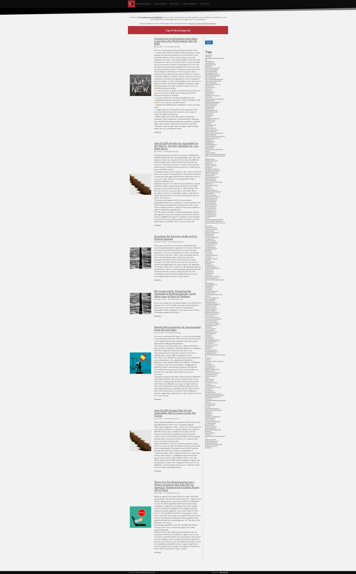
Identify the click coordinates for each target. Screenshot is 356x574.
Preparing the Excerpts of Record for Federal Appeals (175, 237)
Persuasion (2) (209, 253)
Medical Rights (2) (210, 262)
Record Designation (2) (211, 291)
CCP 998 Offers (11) (210, 120)
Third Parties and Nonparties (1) (213, 393)
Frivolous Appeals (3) (210, 214)
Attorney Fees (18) (210, 87)
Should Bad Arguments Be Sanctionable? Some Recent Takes (177, 328)
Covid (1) (207, 359)
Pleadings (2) (208, 275)
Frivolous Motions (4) (211, 208)
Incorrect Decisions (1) (211, 320)
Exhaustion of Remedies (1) (212, 312)
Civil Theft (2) (208, 288)
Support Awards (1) (210, 424)
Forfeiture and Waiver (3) (212, 237)
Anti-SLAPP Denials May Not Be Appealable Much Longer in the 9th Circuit (175, 413)
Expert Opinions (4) (210, 203)
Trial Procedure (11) (210, 128)
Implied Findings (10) (211, 131)
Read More (157, 132)
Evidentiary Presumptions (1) (213, 416)
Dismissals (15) (209, 94)
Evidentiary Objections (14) (212, 95)
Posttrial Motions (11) (210, 125)
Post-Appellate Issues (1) (211, 351)
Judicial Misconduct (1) (211, 302)
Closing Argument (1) (211, 349)
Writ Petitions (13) (210, 107)
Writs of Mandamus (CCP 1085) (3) (214, 219)
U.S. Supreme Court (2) (211, 258)
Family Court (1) (209, 380)
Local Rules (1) (208, 415)
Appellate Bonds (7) (210, 159)
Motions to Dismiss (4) (211, 204)
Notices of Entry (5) (210, 178)
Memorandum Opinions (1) (212, 340)
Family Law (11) (209, 126)
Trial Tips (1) (208, 335)
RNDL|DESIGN (223, 572)
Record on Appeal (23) (211, 71)
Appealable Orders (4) (211, 211)
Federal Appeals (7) (210, 146)
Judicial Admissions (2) (211, 284)
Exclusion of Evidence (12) (212, 118)
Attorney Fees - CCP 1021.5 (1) (213, 387)
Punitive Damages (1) (210, 376)
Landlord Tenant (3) (210, 240)
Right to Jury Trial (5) (210, 195)
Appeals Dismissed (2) (211, 248)
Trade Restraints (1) (210, 403)
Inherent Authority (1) (211, 428)
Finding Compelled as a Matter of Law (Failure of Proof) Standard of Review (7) (215, 156)
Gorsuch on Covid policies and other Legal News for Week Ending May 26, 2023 (175, 41)
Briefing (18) (208, 89)
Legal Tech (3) (209, 226)
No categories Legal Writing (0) (213, 444)
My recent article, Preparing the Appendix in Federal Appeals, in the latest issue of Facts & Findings (175, 294)
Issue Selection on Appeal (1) (212, 323)
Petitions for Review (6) (211, 174)
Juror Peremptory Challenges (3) (214, 221)
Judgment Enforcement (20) (212, 84)
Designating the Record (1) (212, 408)
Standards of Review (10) (211, 130)
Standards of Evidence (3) (212, 232)
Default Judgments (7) (211, 144)
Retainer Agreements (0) (211, 441)
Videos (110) (208, 56)
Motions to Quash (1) (210, 426)
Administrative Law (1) (211, 325)
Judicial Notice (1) (209, 367)
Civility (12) (208, 116)
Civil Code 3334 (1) (210, 420)
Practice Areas (143, 4)
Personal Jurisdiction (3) (211, 242)
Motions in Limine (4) (211, 198)
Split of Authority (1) (210, 366)
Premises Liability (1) (210, 310)
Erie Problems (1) (209, 338)
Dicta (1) (207, 377)
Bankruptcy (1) (209, 413)
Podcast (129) (208, 55)
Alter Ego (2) (208, 257)
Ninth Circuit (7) (209, 147)
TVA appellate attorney (150, 17)
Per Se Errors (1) (209, 315)
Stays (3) (207, 218)
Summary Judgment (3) (211, 229)
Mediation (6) (208, 167)
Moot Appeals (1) (209, 390)
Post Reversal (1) (209, 379)
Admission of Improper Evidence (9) (215, 136)
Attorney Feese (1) (210, 301)
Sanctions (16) (208, 90)
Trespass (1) (208, 434)
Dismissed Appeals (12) (211, 110)
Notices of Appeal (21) (211, 82)
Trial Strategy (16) (210, 92)
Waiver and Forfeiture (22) (212, 76)
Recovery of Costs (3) (211, 227)
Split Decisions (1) (210, 371)
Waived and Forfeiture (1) (212, 314)
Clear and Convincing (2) (212, 297)
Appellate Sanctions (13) (211, 103)
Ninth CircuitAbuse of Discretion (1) (214, 395)
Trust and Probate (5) (210, 180)
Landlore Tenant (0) (210, 439)
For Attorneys (189, 4)
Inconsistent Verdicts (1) (211, 374)
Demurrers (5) (209, 188)
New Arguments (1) (210, 392)
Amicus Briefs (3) (209, 234)
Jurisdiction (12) (209, 108)
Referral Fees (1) (209, 346)
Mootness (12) (209, 113)
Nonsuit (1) (208, 348)
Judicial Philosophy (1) (211, 341)
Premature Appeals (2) (211, 266)
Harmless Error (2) (210, 292)
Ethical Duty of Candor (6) (212, 169)
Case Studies (160, 4)
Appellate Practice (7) (210, 164)
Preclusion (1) (208, 358)
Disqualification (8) (210, 141)
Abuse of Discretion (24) (211, 69)
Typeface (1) (208, 384)
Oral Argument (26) (210, 64)
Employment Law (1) (210, 307)
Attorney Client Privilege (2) (212, 276)
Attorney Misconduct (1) (211, 322)
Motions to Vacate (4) (210, 206)
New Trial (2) (208, 252)
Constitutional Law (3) (211, 244)
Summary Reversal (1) (211, 305)
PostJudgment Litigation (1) (212, 397)
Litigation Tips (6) (210, 175)
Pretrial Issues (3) (209, 245)
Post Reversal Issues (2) (211, 255)
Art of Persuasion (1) (210, 328)
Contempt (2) (208, 289)
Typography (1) (209, 364)
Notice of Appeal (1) (210, 299)
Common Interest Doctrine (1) (213, 319)
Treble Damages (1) (210, 333)
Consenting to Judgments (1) (213, 421)
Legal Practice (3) (209, 231)
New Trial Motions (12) (211, 112)
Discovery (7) (208, 162)
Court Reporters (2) (210, 247)
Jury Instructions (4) (210, 209)
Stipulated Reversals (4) (211, 200)
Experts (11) (208, 123)
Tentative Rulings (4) (210, 201)
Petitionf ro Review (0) (211, 446)
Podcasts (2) (208, 263)
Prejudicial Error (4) (210, 213)
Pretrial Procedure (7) (211, 165)
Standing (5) (208, 187)
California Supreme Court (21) (213, 81)
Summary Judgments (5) (211, 185)
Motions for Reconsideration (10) (214, 133)
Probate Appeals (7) (210, 152)
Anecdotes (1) (208, 327)
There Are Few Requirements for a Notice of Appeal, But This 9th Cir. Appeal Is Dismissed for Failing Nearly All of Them (176, 486)
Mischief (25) (208, 66)
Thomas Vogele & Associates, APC (145, 572)
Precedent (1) (208, 389)
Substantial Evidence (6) (211, 172)
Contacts (204, 4)
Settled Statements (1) (210, 353)
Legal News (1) (209, 336)
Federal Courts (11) (210, 121)
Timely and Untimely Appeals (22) (214, 79)
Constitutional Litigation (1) (212, 304)
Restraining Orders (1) (211, 309)
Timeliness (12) (209, 115)
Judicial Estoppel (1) (210, 385)
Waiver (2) (208, 260)
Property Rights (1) (210, 433)
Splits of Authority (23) (211, 72)
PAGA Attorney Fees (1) (211, 345)
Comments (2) (209, 270)
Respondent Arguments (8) (212, 138)
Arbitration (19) (209, 86)
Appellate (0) (208, 447)
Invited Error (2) (209, 273)
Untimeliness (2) (209, 265)
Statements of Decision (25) (212, 68)
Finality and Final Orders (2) (212, 268)
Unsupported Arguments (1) (212, 372)
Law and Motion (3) (210, 216)
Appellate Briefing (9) (210, 134)
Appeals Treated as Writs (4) (212, 196)
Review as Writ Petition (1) (212, 317)
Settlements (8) (209, 139)
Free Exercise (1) (209, 343)
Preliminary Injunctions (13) (212, 102)
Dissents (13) (208, 97)
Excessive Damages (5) (211, 190)
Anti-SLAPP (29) (209, 61)
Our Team (174, 4)
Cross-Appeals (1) (209, 330)
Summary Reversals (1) (211, 332)
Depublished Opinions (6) (212, 177)
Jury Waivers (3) (209, 239)
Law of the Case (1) (210, 405)
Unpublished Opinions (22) (212, 74)
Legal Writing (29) (210, 63)
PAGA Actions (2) (209, 283)
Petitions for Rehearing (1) (212, 369)
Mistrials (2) (208, 250)
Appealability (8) (209, 143)
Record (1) (207, 407)
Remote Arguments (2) (211, 278)
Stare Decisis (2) (209, 271)
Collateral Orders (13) (210, 105)
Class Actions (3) (209, 235)
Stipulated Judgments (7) (211, 160)
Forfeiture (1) (208, 398)
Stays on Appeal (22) (210, 77)
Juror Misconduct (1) (210, 423)
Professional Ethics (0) (211, 442)
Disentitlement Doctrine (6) (212, 170)
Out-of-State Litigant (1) (211, 382)
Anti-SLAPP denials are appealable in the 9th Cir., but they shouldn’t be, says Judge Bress (176, 146)
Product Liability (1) (210, 418)
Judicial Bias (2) (209, 286)
